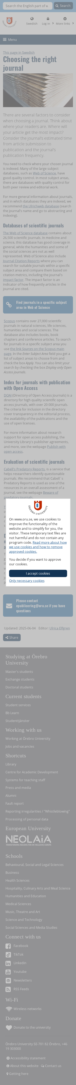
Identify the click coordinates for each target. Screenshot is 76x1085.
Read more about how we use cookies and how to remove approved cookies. (38, 547)
